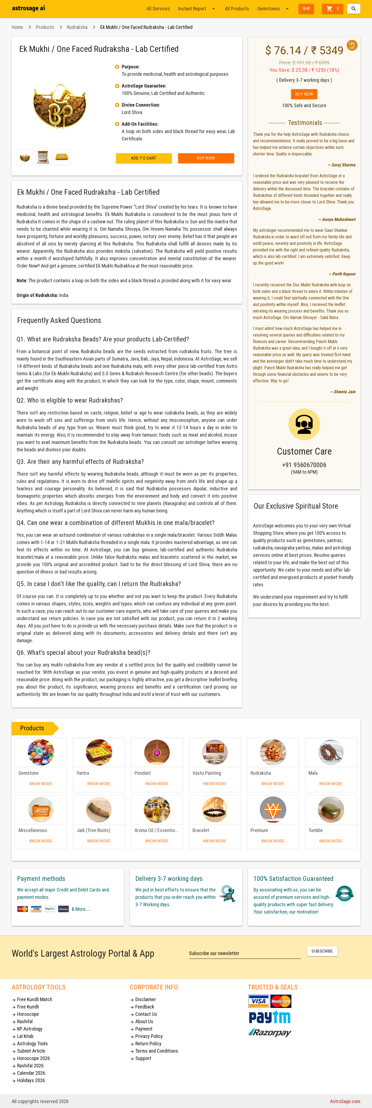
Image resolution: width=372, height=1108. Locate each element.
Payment (141, 1029)
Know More (41, 784)
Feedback (142, 1007)
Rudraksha (77, 27)
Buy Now (206, 158)
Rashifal (22, 1021)
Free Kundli (25, 1007)
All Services (158, 8)
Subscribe (322, 951)
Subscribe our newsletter (214, 953)
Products (45, 27)
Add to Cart (144, 158)
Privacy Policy (146, 1036)
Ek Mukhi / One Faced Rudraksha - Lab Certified (146, 27)
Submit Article (28, 1051)
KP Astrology (27, 1029)
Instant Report (197, 8)
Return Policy (145, 1043)
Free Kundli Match (32, 999)
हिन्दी (306, 9)
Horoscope (25, 1014)
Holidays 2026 (28, 1080)
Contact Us (143, 1014)
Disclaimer (143, 999)
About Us (141, 1021)
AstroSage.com (345, 1101)
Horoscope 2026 (31, 1058)
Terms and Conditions (154, 1051)
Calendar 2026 (28, 1073)
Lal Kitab (22, 1036)
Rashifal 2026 (28, 1065)
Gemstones (274, 8)
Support (140, 1058)
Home (17, 27)
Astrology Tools (30, 1043)
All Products (237, 8)
